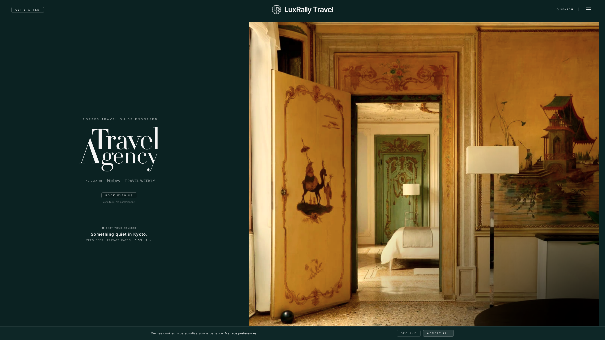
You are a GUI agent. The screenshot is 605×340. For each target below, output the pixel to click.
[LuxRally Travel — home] (302, 9)
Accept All (438, 333)
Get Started (27, 9)
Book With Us (119, 195)
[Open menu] (588, 9)
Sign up (143, 240)
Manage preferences (240, 333)
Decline (409, 333)
